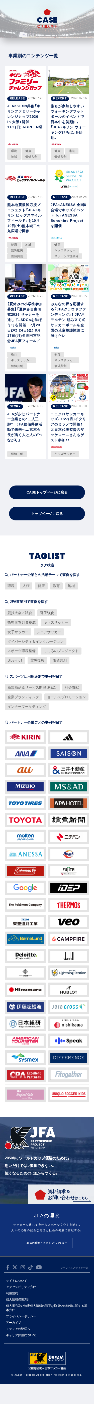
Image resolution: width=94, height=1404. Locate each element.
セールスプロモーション (66, 697)
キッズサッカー (56, 622)
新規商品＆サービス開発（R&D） (32, 687)
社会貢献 (72, 687)
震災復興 (37, 660)
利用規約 (12, 1293)
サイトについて (16, 1280)
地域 (71, 586)
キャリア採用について (21, 1335)
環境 (11, 586)
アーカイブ (13, 1322)
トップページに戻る (47, 514)
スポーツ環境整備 (22, 651)
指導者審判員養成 (22, 622)
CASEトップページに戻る (47, 492)
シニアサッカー (49, 632)
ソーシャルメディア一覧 (74, 1267)
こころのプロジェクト (61, 651)
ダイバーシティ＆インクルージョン (36, 641)
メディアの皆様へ (18, 1329)
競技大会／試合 (20, 613)
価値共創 (60, 660)
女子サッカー (18, 632)
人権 (26, 586)
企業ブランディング (23, 697)
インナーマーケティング (27, 707)
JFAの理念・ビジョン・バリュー (47, 1242)
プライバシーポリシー (21, 1316)
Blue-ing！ (15, 660)
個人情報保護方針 (18, 1299)
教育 (56, 586)
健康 (41, 586)
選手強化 (47, 613)
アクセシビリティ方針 (21, 1287)
